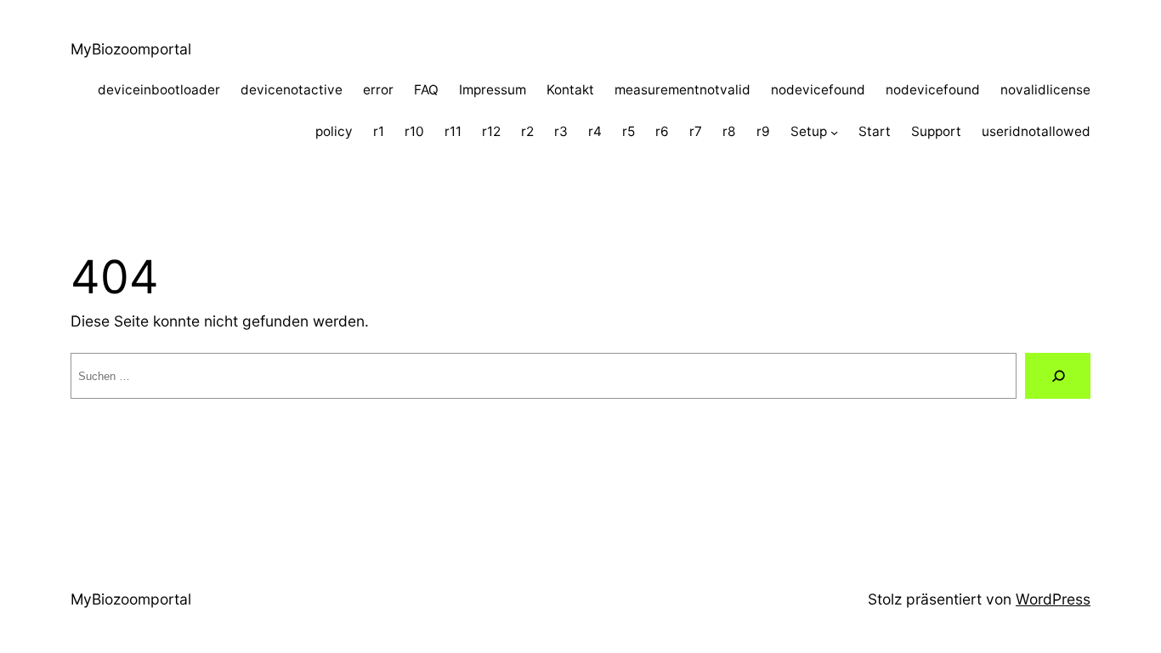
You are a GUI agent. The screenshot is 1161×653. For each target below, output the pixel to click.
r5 (628, 131)
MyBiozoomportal (131, 49)
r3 (561, 131)
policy (334, 131)
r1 (378, 131)
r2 (527, 131)
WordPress (1053, 599)
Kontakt (570, 90)
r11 (453, 131)
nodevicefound (818, 90)
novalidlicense (1045, 90)
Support (936, 131)
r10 (414, 131)
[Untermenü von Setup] (834, 132)
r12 (491, 131)
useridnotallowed (1036, 131)
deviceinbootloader (159, 90)
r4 (595, 131)
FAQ (426, 90)
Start (874, 131)
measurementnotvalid (682, 90)
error (378, 90)
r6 (662, 131)
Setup (808, 131)
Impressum (492, 90)
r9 (763, 131)
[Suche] (1057, 375)
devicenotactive (292, 90)
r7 (695, 131)
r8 (729, 131)
